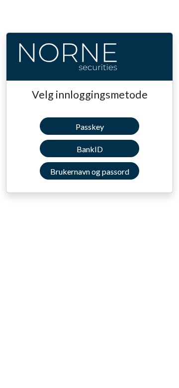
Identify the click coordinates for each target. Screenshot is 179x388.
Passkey (90, 126)
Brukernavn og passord (89, 171)
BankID (90, 149)
